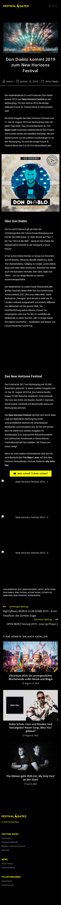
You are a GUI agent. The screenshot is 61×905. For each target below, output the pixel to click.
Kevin (10, 81)
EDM (17, 592)
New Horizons (20, 595)
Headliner (8, 595)
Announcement (29, 589)
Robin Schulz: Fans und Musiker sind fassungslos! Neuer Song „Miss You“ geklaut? (30, 727)
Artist (41, 589)
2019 (19, 589)
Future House (34, 592)
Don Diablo (8, 592)
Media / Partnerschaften (13, 846)
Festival (23, 592)
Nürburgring (34, 595)
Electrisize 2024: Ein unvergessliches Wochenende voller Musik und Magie (31, 677)
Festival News (8, 867)
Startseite (6, 838)
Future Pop (46, 592)
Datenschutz (8, 885)
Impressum (7, 881)
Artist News (52, 81)
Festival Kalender (10, 842)
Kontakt (5, 850)
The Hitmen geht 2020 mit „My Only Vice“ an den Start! (30, 777)
